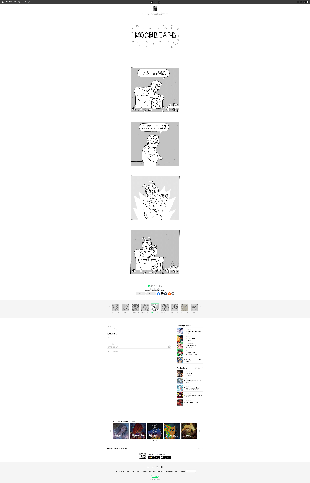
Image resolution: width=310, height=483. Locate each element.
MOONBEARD (11, 2)
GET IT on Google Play (154, 457)
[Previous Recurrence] (109, 307)
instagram (153, 467)
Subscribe (298, 2)
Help (128, 471)
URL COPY (307, 2)
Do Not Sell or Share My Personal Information (161, 471)
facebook (148, 467)
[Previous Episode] (151, 2)
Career (176, 471)
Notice (108, 448)
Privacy (138, 471)
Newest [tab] (115, 352)
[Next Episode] (159, 2)
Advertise (144, 471)
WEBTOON (3, 2)
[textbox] (139, 339)
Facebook (301, 2)
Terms (132, 471)
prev (110, 431)
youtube (161, 467)
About (115, 471)
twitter (157, 467)
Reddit (169, 293)
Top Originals (182, 368)
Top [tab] (109, 352)
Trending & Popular (184, 326)
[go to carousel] (153, 440)
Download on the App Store (166, 457)
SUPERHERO (197, 368)
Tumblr (165, 293)
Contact (183, 471)
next (199, 431)
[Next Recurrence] (201, 307)
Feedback (121, 471)
